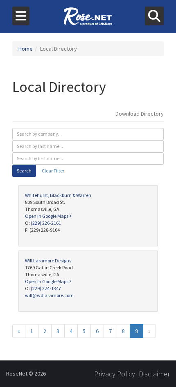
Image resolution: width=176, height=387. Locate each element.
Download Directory (139, 113)
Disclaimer (154, 373)
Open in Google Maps (47, 216)
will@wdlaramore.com (49, 295)
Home (25, 48)
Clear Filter (53, 171)
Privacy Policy (114, 373)
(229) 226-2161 (46, 223)
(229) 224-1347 (46, 288)
